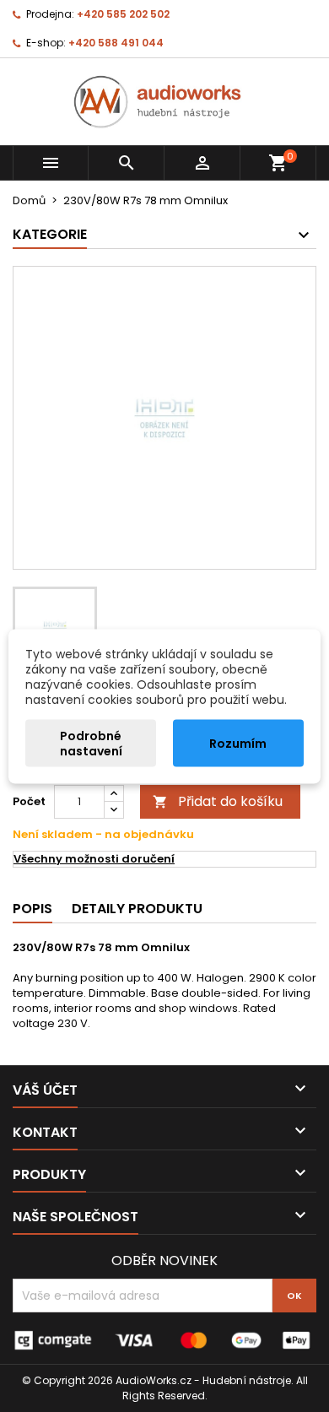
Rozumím (238, 742)
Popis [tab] (32, 908)
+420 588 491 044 (116, 42)
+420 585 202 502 (123, 14)
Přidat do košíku (218, 801)
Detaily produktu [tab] (137, 908)
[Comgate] (164, 1340)
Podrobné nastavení (91, 743)
